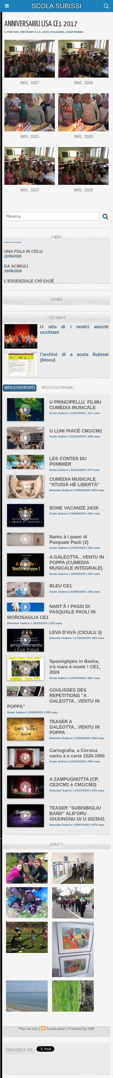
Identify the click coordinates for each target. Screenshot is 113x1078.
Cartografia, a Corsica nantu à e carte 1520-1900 (76, 753)
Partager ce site (19, 1050)
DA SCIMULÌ (16, 263)
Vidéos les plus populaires (57, 388)
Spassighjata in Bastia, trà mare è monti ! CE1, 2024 (74, 667)
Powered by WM (81, 1029)
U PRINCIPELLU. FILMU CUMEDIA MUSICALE (75, 405)
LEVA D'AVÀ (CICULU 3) (75, 632)
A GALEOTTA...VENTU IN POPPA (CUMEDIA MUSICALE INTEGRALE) (76, 562)
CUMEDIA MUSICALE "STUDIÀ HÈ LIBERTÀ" (74, 482)
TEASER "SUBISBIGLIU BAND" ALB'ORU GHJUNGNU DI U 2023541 (77, 813)
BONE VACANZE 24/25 (73, 508)
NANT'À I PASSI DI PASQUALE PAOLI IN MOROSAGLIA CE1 (51, 612)
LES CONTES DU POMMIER (67, 461)
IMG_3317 (29, 190)
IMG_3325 (83, 82)
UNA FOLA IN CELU (23, 248)
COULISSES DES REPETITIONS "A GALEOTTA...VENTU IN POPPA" (53, 698)
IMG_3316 (83, 190)
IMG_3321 (29, 136)
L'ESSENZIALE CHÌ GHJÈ (29, 277)
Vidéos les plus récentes (19, 388)
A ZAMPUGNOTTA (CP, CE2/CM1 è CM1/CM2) (74, 782)
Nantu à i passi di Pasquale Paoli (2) (69, 539)
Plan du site (28, 1029)
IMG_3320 (83, 136)
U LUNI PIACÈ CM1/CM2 (75, 431)
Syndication (55, 1029)
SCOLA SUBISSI (56, 6)
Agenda (56, 300)
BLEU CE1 (60, 585)
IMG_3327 (29, 82)
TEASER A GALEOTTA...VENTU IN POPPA (74, 727)
